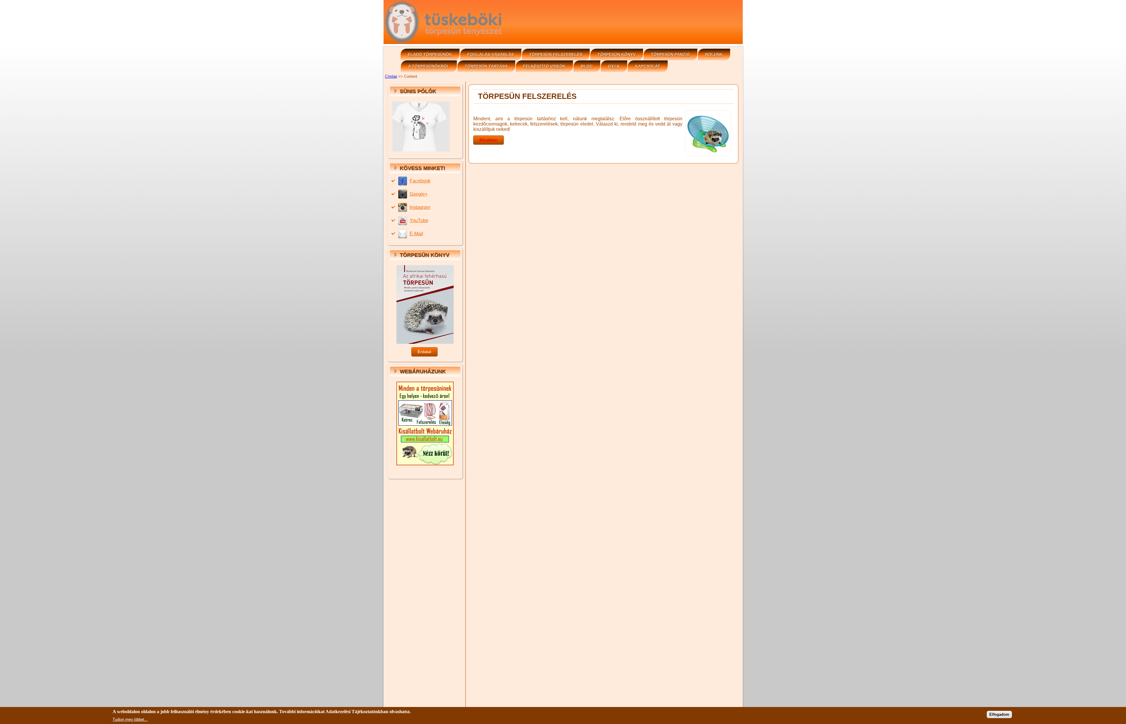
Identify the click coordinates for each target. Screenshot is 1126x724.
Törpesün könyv (617, 54)
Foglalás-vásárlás (490, 54)
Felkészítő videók (544, 66)
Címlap (391, 76)
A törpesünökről (429, 66)
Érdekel (424, 352)
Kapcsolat (647, 66)
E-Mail (416, 233)
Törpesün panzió (670, 54)
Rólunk (714, 54)
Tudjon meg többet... (130, 719)
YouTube (419, 220)
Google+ (419, 194)
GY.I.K (614, 66)
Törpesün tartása (486, 66)
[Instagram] (403, 207)
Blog (587, 66)
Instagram (420, 207)
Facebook (420, 180)
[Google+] (403, 194)
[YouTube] (403, 220)
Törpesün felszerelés (555, 54)
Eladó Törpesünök (430, 54)
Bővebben (488, 140)
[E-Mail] (403, 233)
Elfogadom (999, 714)
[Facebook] (403, 180)
